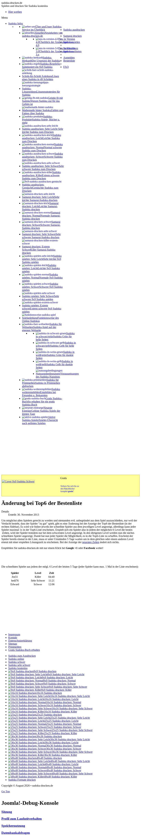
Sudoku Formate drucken (22, 779)
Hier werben (15, 11)
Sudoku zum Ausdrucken (22, 655)
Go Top (5, 791)
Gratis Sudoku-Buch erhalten (24, 649)
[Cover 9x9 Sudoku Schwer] (18, 481)
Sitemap (12, 643)
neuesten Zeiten (90, 542)
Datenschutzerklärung (20, 640)
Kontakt (12, 637)
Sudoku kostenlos (18, 668)
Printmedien (14, 646)
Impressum (14, 634)
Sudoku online (16, 658)
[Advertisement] (70, 449)
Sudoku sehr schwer (19, 665)
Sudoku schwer (16, 662)
